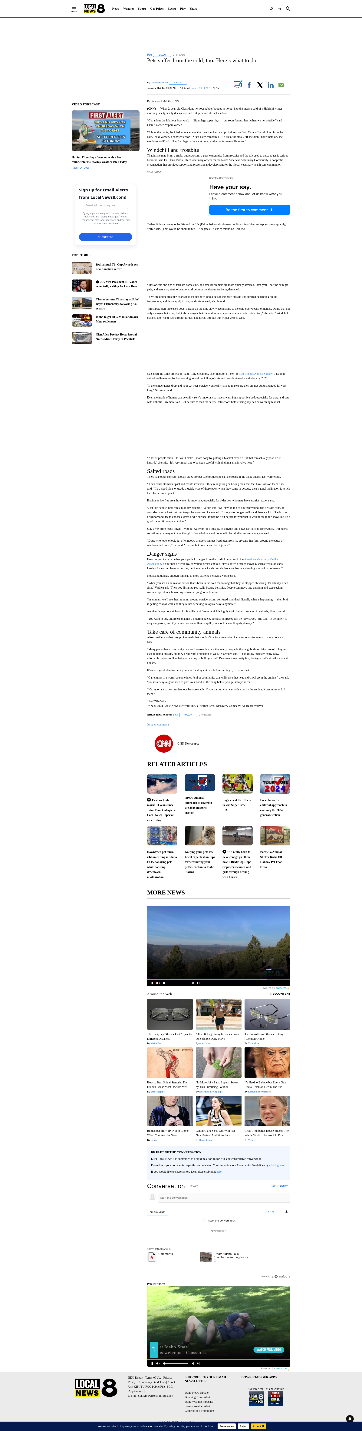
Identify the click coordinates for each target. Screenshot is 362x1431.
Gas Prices (157, 8)
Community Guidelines (152, 1382)
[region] (218, 1231)
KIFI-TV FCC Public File (149, 1386)
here (219, 1171)
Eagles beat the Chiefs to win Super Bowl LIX (236, 805)
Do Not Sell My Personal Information (150, 1395)
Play (183, 8)
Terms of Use (153, 1377)
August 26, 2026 (80, 167)
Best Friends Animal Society (255, 373)
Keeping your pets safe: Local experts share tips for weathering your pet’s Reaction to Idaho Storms (200, 862)
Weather (128, 8)
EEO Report (135, 1377)
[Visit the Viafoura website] (282, 1276)
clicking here (277, 1165)
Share (193, 8)
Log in (275, 1186)
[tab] (157, 1212)
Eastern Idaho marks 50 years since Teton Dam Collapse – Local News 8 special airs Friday (161, 810)
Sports (142, 8)
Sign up (284, 1186)
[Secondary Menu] (76, 8)
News (115, 8)
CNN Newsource (159, 82)
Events (172, 8)
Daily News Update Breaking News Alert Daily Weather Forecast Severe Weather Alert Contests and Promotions (199, 1401)
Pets (175, 714)
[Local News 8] (94, 8)
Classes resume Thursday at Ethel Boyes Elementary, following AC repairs (117, 304)
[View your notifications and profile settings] (286, 1211)
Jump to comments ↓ (159, 724)
